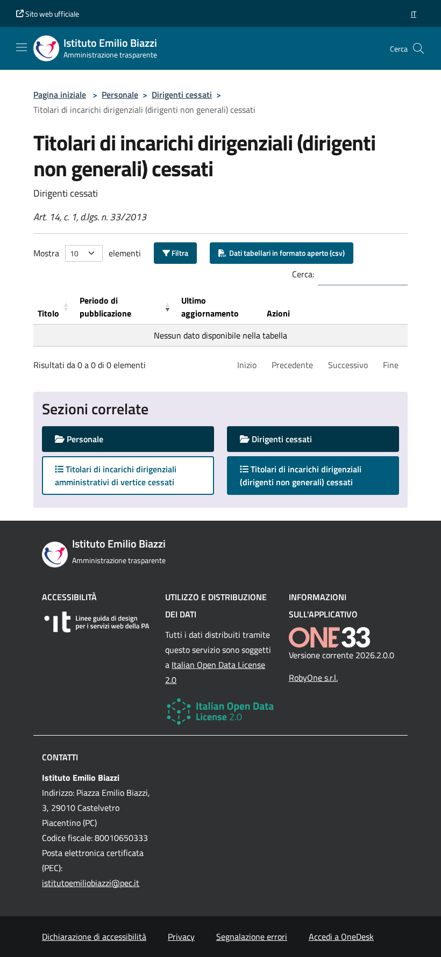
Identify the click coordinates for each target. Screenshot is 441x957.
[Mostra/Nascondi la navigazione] (21, 47)
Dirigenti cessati (182, 94)
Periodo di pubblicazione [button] (105, 307)
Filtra (179, 252)
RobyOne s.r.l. (313, 677)
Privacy (181, 936)
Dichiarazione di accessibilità (94, 936)
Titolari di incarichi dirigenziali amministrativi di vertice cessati (115, 475)
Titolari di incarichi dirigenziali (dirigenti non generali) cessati (307, 475)
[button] (413, 14)
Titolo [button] (48, 313)
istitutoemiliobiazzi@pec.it (90, 882)
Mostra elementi (87, 253)
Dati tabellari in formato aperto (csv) (285, 252)
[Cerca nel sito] (418, 48)
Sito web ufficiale (51, 13)
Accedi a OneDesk (341, 936)
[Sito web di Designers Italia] (97, 622)
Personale (120, 94)
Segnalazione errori (251, 936)
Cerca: (303, 274)
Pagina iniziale (59, 94)
